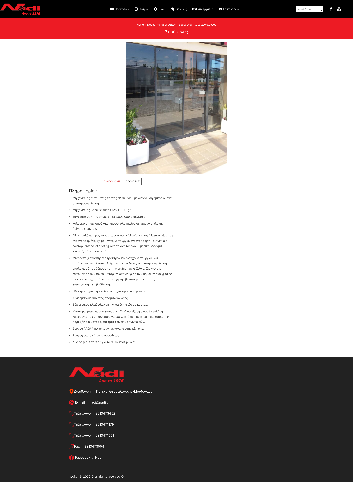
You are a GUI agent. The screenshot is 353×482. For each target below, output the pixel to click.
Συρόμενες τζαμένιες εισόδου (197, 24)
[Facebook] (331, 9)
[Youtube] (339, 9)
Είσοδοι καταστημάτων (161, 24)
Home (140, 24)
